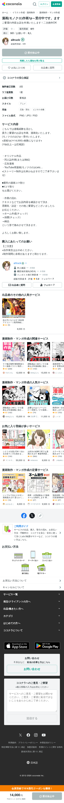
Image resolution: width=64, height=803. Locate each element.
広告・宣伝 (24, 109)
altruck (17, 263)
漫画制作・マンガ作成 (49, 12)
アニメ (23, 103)
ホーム (5, 12)
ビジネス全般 (38, 109)
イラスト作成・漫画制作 (23, 12)
